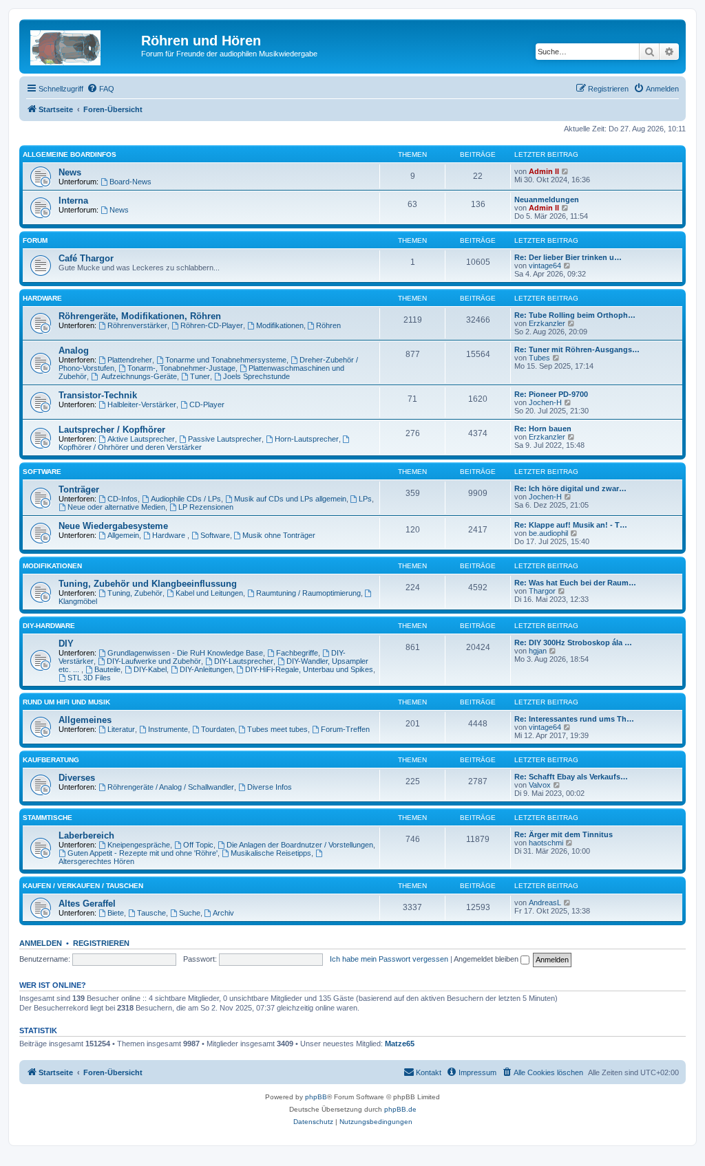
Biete (115, 913)
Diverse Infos (269, 787)
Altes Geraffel (87, 903)
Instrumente (168, 729)
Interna (73, 200)
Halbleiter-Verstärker (141, 404)
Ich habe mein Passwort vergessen (389, 959)
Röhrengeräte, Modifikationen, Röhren (140, 316)
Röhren (328, 325)
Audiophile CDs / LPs (186, 499)
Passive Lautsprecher (225, 439)
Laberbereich (86, 835)
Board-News (130, 181)
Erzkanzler (547, 323)
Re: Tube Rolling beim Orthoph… (574, 315)
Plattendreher (129, 360)
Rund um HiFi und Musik (66, 702)
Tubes (539, 358)
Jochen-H (545, 402)
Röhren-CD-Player (211, 325)
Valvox (540, 785)
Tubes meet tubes (277, 729)
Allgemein (123, 535)
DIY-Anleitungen (206, 669)
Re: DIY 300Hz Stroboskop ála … (573, 642)
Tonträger (79, 489)
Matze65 (399, 1043)
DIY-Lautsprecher (243, 661)
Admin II (544, 171)
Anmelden (40, 943)
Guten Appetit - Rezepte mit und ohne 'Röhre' (142, 853)
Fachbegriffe (297, 653)
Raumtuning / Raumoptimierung (308, 593)
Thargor (542, 591)
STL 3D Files (89, 677)
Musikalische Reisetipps (271, 853)
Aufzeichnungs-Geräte (138, 376)
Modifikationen (280, 325)
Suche (189, 913)
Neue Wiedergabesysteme (113, 526)
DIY (66, 643)
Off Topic (198, 845)
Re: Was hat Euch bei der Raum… (575, 583)
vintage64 (545, 265)
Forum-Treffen (345, 729)
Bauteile (107, 669)
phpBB (316, 1097)
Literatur (121, 729)
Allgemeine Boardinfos (69, 154)
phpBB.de (400, 1109)
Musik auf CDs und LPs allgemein (290, 499)
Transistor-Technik (98, 395)
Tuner (200, 376)
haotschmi (546, 843)
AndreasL (545, 902)
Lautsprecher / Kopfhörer (112, 429)
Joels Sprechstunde (256, 376)
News (70, 172)
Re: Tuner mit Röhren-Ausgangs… (577, 349)
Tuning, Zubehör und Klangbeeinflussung (148, 584)
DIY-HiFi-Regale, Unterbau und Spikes (309, 669)
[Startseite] (82, 45)
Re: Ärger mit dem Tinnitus (563, 834)
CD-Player (206, 404)
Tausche (151, 913)
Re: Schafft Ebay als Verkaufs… (571, 777)
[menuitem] (100, 88)
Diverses (77, 778)
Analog (74, 350)
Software (42, 471)
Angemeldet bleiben (487, 959)
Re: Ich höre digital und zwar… (570, 488)
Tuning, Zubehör (134, 593)
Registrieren (101, 943)
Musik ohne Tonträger (278, 535)
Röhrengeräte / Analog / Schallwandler (170, 787)
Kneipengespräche (138, 845)
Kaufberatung (51, 760)
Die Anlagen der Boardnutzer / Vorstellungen (300, 845)
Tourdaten (218, 729)
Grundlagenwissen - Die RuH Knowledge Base (185, 653)
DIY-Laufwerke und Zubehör (154, 661)
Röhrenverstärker (137, 325)
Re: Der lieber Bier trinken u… (568, 257)
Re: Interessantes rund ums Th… (574, 719)
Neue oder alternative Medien (116, 507)
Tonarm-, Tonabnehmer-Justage (181, 368)
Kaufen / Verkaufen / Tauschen (83, 885)
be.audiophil (548, 533)
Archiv (223, 913)
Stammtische (47, 817)
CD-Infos (122, 499)
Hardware (42, 298)
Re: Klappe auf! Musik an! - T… (570, 525)
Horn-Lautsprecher (307, 439)
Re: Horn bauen (542, 428)
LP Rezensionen (205, 507)
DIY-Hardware (49, 625)
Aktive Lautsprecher (141, 439)
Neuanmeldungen (546, 199)
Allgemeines (85, 720)
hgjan (538, 651)
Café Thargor (86, 258)
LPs (365, 499)
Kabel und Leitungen (209, 593)
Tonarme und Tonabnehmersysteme (225, 360)
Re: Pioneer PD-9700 (551, 394)
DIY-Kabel (150, 669)
